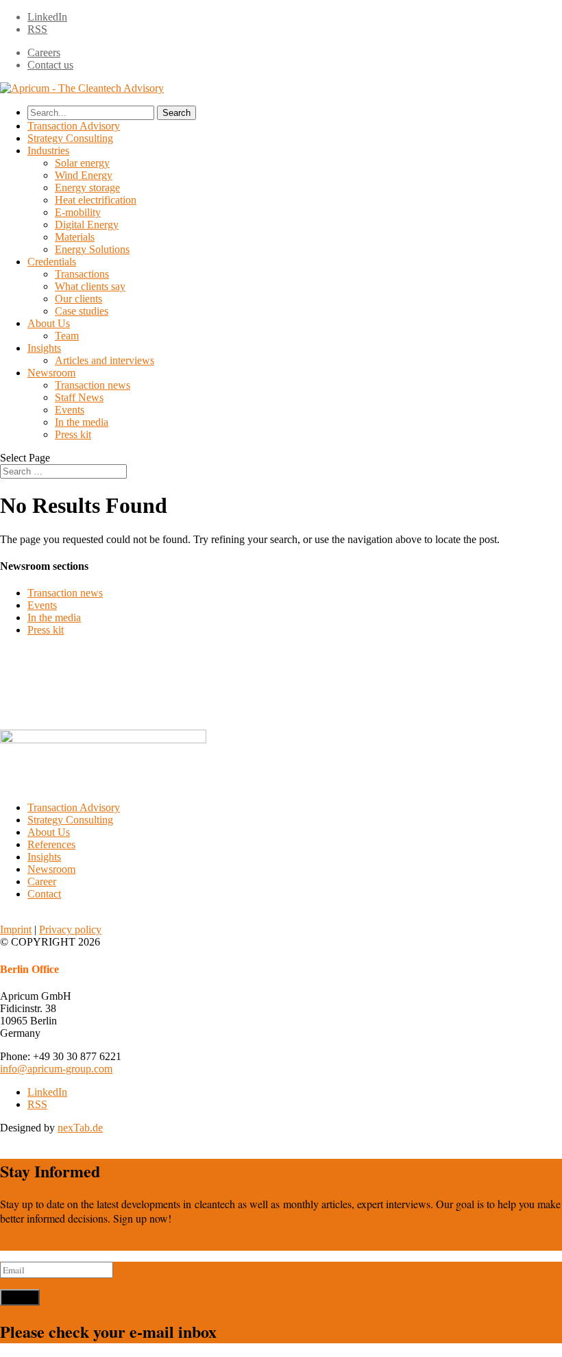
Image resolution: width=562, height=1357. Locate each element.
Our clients (78, 298)
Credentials (51, 261)
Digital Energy (87, 224)
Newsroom (51, 373)
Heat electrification (95, 200)
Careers (43, 52)
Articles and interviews (104, 360)
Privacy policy (70, 929)
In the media (81, 422)
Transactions (82, 274)
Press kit (73, 434)
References (51, 844)
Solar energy (82, 163)
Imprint (16, 929)
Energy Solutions (92, 249)
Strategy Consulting (70, 138)
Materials (75, 237)
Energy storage (87, 187)
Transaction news (92, 385)
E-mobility (78, 212)
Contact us (50, 65)
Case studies (81, 311)
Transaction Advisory (73, 126)
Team (67, 335)
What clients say (90, 286)
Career (41, 881)
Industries (48, 150)
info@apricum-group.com (56, 1068)
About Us (48, 323)
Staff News (79, 397)
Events (69, 410)
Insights (44, 348)
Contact (44, 894)
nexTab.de (80, 1127)
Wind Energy (83, 175)
